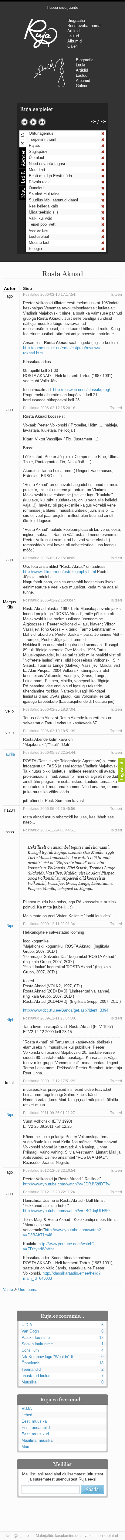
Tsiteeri (116, 294)
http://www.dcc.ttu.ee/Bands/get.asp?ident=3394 (65, 1010)
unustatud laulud (36, 1375)
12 (101, 1337)
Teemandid (31, 1369)
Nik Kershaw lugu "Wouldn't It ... (50, 1356)
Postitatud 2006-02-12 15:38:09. (49, 558)
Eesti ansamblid (36, 1427)
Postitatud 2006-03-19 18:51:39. (49, 731)
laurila (10, 754)
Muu (25, 1446)
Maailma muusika (37, 1440)
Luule (80, 65)
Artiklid (73, 31)
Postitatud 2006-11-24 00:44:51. (49, 830)
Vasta (8, 1289)
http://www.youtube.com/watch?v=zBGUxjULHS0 (66, 1210)
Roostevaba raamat (84, 25)
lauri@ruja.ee (17, 1536)
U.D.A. (27, 1325)
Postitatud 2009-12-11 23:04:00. (49, 1018)
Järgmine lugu (42, 122)
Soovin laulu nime (37, 1344)
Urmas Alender (49, 72)
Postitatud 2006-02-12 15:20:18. (49, 408)
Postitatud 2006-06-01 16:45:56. (49, 809)
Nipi (9, 925)
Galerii (73, 46)
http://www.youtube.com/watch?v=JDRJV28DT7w (66, 1184)
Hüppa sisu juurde (62, 7)
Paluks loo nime (36, 1337)
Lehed (27, 1415)
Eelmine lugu (24, 122)
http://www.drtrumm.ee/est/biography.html (59, 571)
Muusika (29, 1382)
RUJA (40, 33)
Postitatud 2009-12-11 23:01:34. (49, 924)
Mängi (33, 122)
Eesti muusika (34, 1421)
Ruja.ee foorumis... (62, 1316)
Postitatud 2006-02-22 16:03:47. (49, 600)
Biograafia (76, 20)
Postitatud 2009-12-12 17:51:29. (49, 1081)
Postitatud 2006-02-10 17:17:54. (49, 294)
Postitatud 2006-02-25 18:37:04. (49, 709)
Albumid (74, 41)
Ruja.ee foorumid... (62, 1400)
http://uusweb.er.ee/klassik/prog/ (81, 389)
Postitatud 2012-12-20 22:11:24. (49, 1192)
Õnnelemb (30, 1363)
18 (101, 1363)
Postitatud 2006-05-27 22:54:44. (49, 752)
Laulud (73, 36)
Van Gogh (30, 1331)
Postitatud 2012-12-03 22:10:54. (49, 1170)
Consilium (30, 1350)
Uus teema (27, 1289)
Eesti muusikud (35, 1434)
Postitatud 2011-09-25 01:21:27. (49, 1113)
